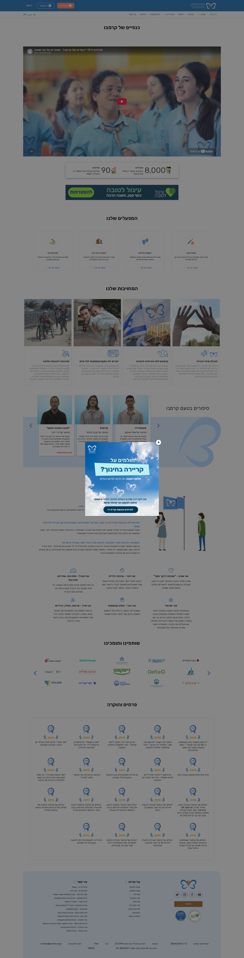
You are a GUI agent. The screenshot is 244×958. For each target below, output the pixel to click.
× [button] (159, 442)
